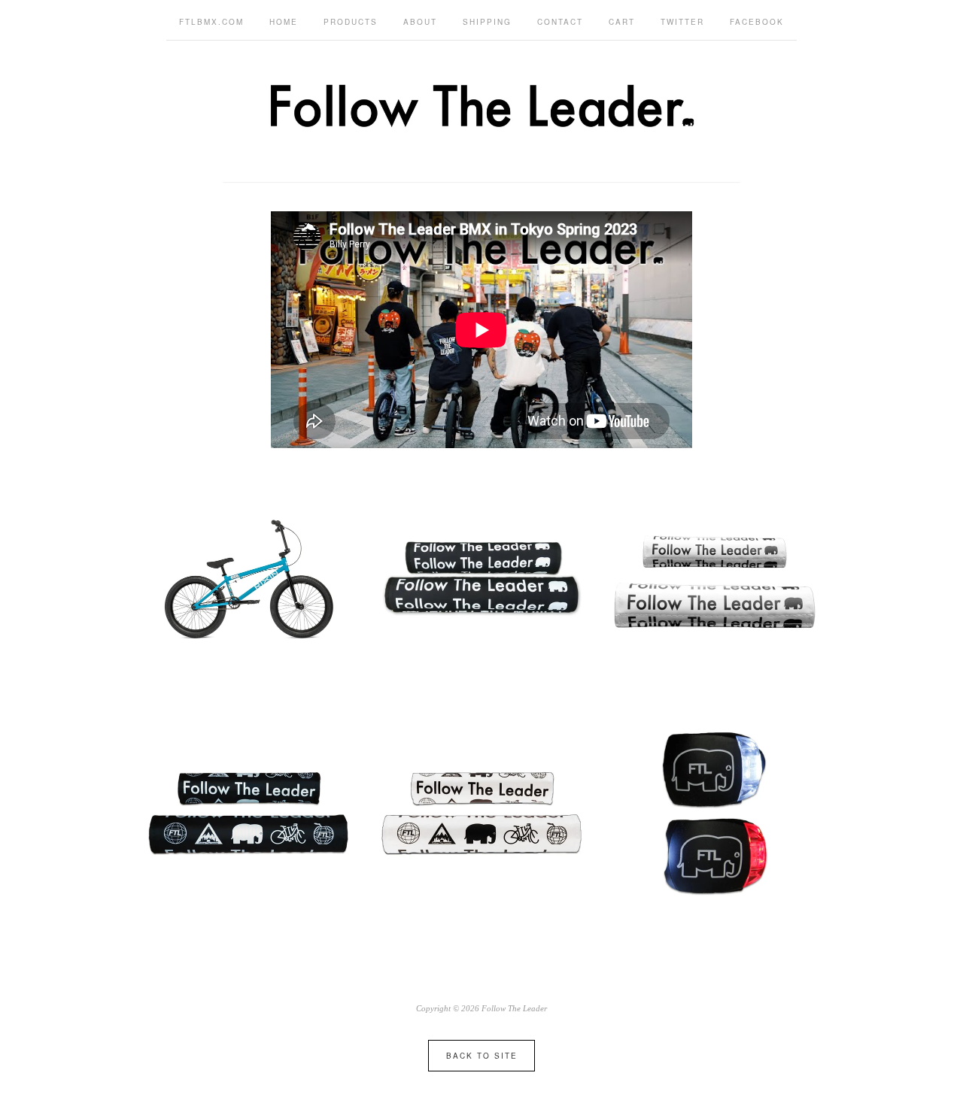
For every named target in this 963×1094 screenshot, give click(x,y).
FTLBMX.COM (211, 22)
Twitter (682, 22)
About (420, 22)
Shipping (487, 22)
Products (351, 22)
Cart (622, 22)
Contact (560, 22)
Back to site (482, 1055)
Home (283, 22)
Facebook (757, 22)
